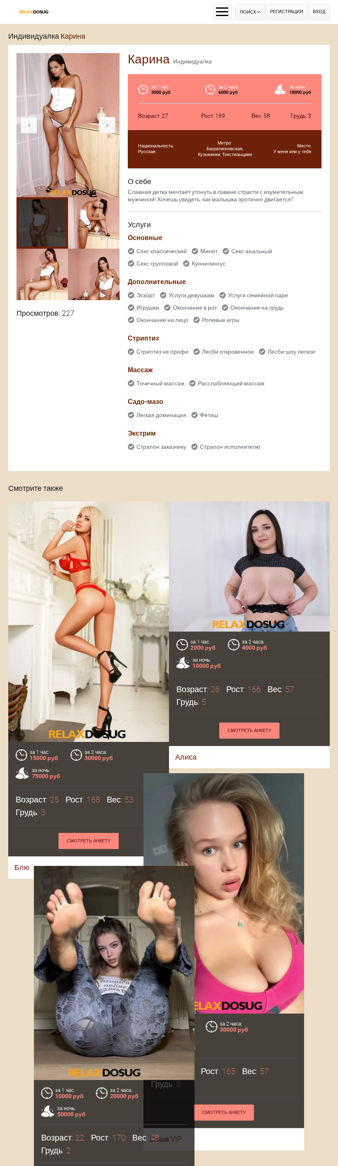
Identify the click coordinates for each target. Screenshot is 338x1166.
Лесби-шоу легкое (291, 351)
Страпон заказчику (161, 446)
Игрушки (147, 307)
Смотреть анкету (88, 841)
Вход (319, 11)
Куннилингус (208, 263)
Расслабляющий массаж (231, 383)
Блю (22, 867)
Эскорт (145, 295)
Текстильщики (237, 154)
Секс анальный (251, 251)
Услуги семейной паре (258, 295)
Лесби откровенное (228, 351)
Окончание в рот (195, 307)
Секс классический (161, 251)
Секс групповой (157, 263)
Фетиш (209, 415)
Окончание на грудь (257, 307)
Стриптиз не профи (162, 351)
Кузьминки (209, 154)
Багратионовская (224, 149)
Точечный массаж (160, 383)
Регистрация (286, 11)
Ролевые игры (220, 320)
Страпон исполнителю (230, 446)
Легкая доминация (161, 415)
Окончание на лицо (162, 320)
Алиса (186, 757)
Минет (209, 251)
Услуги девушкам (191, 295)
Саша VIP (191, 1134)
